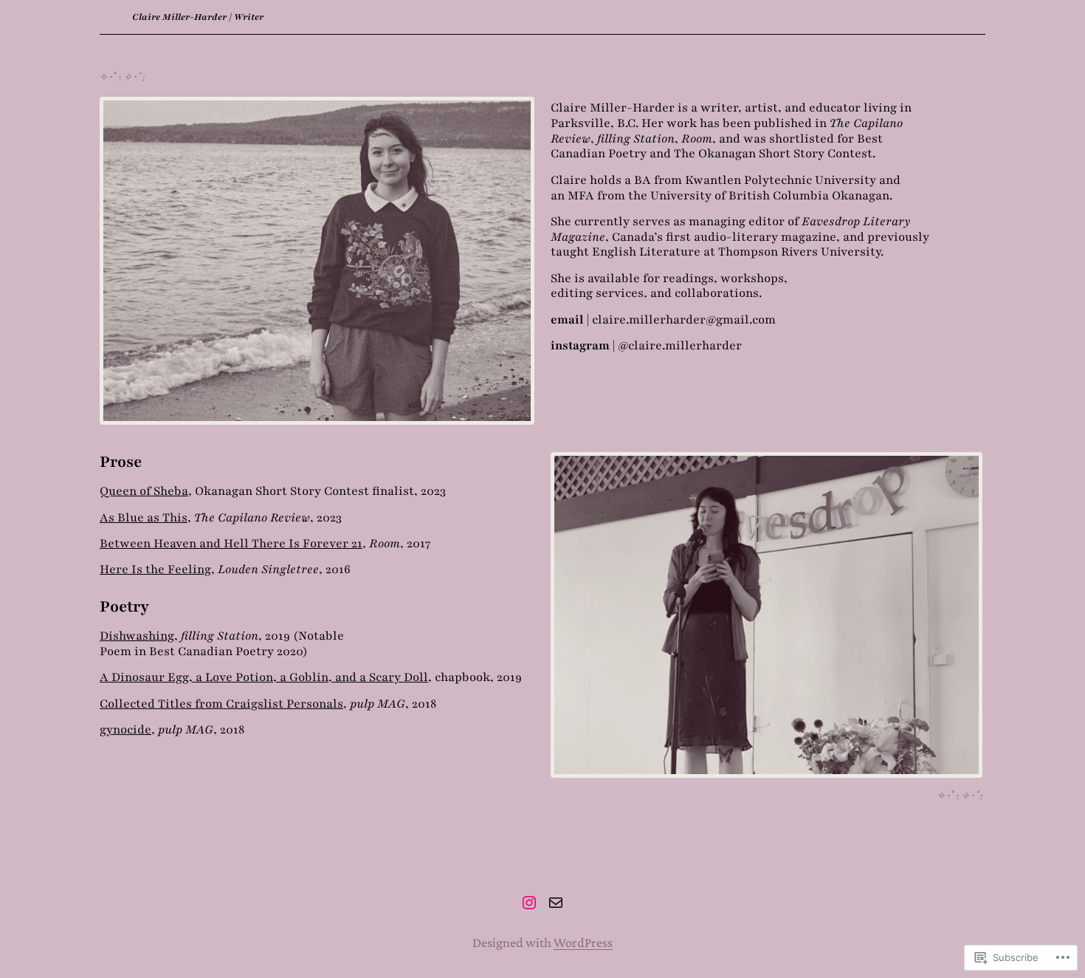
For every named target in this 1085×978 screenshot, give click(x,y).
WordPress (583, 942)
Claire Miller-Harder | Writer (198, 17)
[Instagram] (529, 903)
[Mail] (556, 903)
